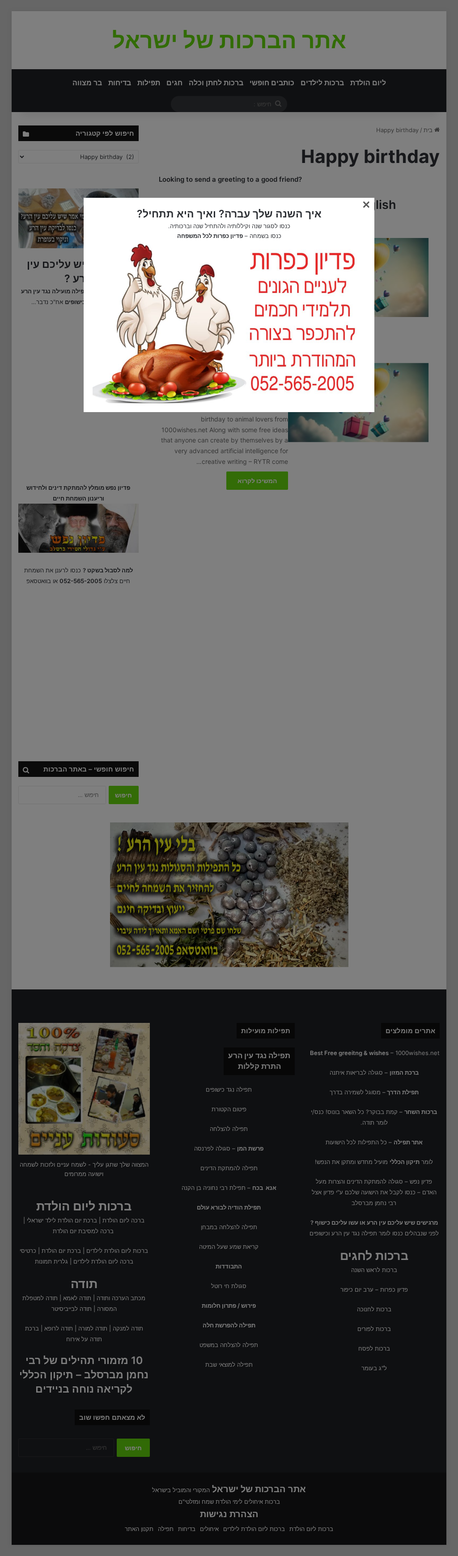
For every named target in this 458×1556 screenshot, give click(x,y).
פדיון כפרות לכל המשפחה (210, 235)
